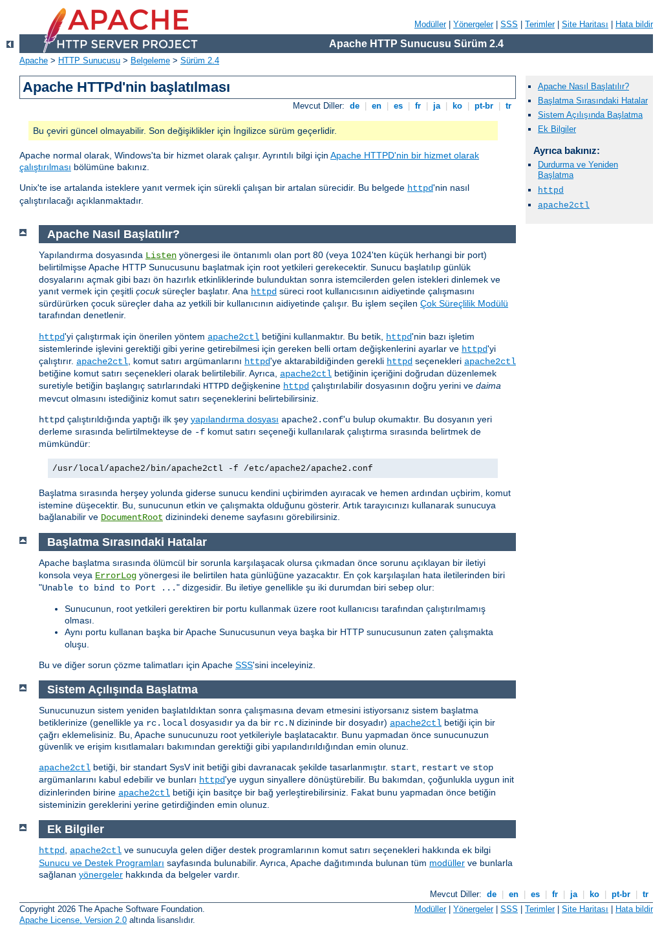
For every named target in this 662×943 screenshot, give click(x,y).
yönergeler (101, 874)
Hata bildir (634, 24)
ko (457, 106)
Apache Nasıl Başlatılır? (583, 86)
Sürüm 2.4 (199, 60)
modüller (447, 863)
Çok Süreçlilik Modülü (464, 303)
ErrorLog (115, 575)
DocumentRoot (132, 517)
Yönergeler (473, 24)
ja (437, 106)
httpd (420, 188)
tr (508, 106)
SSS (509, 24)
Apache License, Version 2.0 (73, 920)
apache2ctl (233, 337)
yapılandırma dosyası (235, 419)
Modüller (430, 24)
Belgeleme (150, 60)
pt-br (484, 106)
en (376, 106)
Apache (33, 60)
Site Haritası (585, 24)
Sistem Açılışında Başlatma (590, 115)
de (354, 106)
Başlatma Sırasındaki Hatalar (593, 100)
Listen (160, 255)
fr (417, 106)
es (398, 106)
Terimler (540, 24)
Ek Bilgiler (557, 129)
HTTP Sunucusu (89, 60)
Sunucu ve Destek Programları (101, 863)
